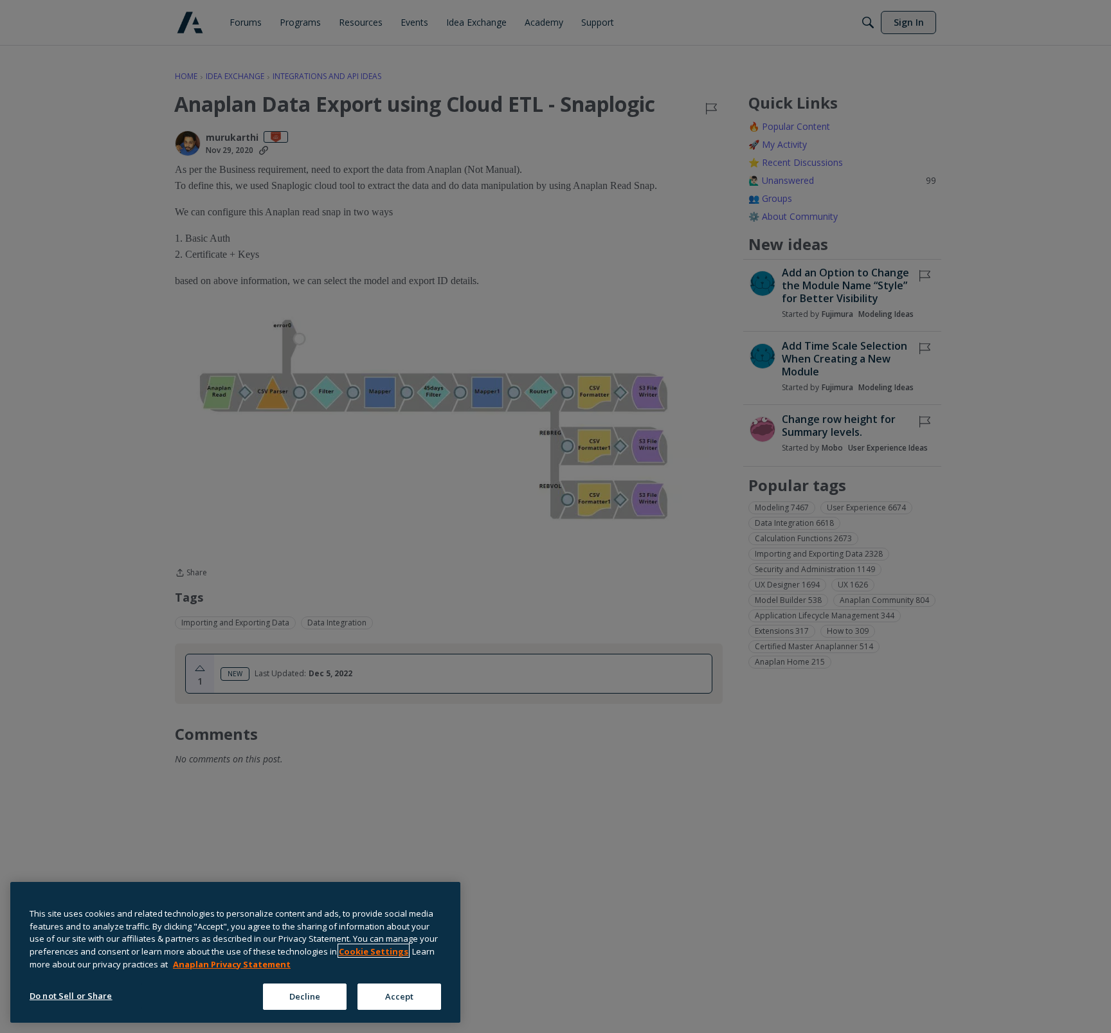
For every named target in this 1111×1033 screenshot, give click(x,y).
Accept (399, 996)
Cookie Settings (373, 951)
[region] (235, 952)
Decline (305, 996)
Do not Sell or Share (71, 995)
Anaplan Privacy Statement (232, 963)
